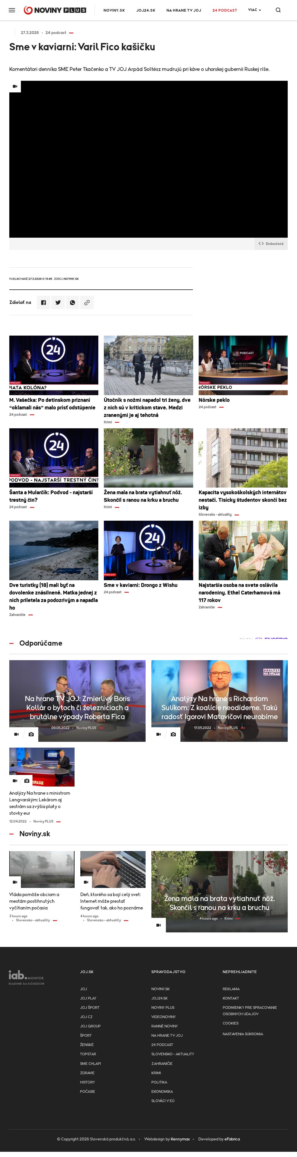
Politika (159, 1082)
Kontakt (231, 998)
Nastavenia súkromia (243, 1034)
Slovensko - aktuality (172, 1054)
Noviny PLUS (162, 1008)
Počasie (87, 1092)
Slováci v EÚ (162, 1101)
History (87, 1082)
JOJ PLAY (88, 998)
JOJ (83, 989)
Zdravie (87, 1073)
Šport (86, 1036)
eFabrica (232, 1139)
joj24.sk (159, 998)
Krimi (156, 1073)
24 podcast (225, 10)
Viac (252, 10)
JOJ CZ (86, 1017)
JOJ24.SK (145, 10)
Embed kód (274, 244)
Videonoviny (163, 1017)
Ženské (87, 1045)
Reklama (231, 989)
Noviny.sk (114, 10)
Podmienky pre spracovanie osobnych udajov (250, 1011)
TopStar (88, 1054)
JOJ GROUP (90, 1026)
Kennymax (180, 1139)
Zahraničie (162, 1064)
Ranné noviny (164, 1026)
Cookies (230, 1023)
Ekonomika (162, 1092)
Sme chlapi (90, 1064)
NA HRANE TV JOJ (183, 10)
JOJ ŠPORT (89, 1008)
